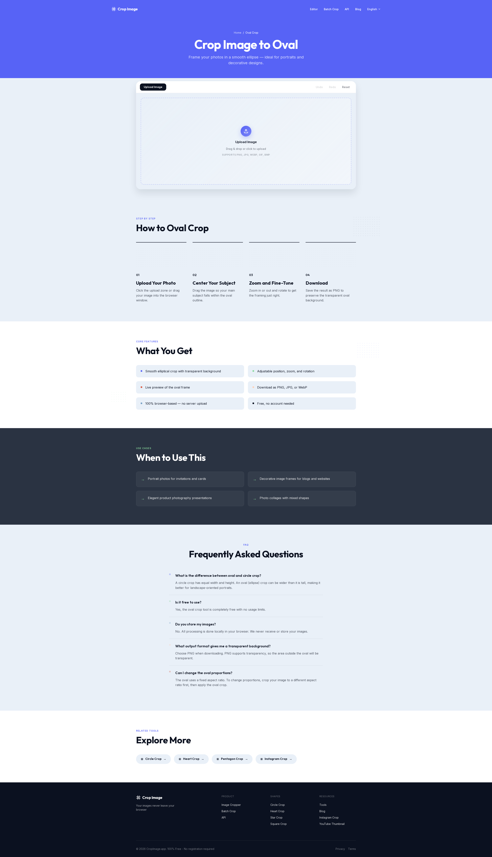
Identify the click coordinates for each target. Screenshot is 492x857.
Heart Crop (193, 759)
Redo (332, 87)
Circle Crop (155, 759)
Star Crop (276, 817)
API (347, 9)
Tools (323, 804)
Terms (352, 848)
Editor (314, 9)
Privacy (340, 848)
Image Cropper (231, 804)
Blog (358, 9)
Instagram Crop (278, 759)
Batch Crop (331, 9)
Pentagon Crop (234, 759)
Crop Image (128, 9)
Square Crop (278, 823)
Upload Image (153, 87)
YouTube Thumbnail (332, 823)
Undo (319, 87)
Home (237, 32)
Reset (346, 87)
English (372, 9)
